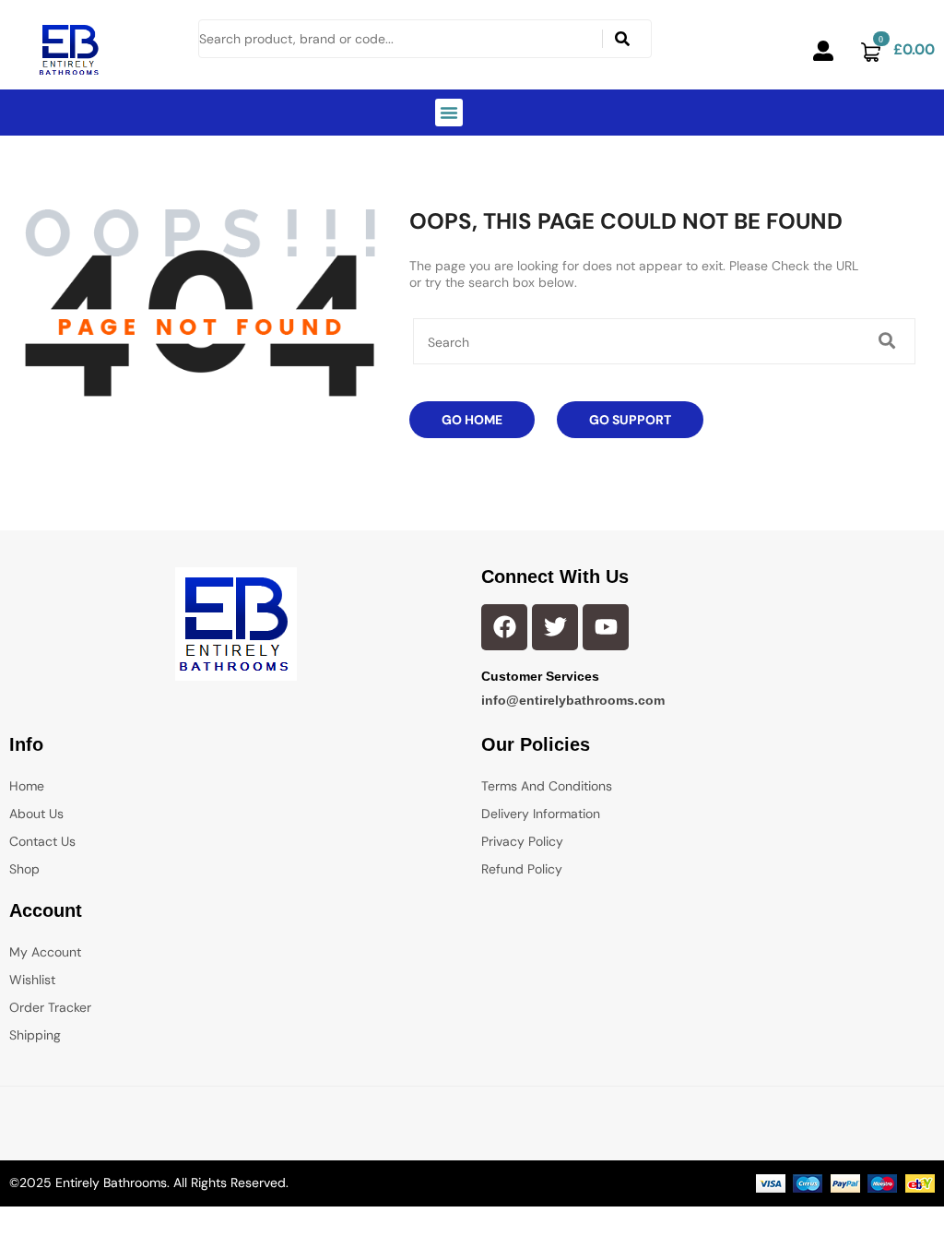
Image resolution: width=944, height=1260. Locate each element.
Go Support (630, 419)
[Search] (623, 38)
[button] (449, 112)
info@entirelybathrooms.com (573, 700)
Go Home (472, 419)
